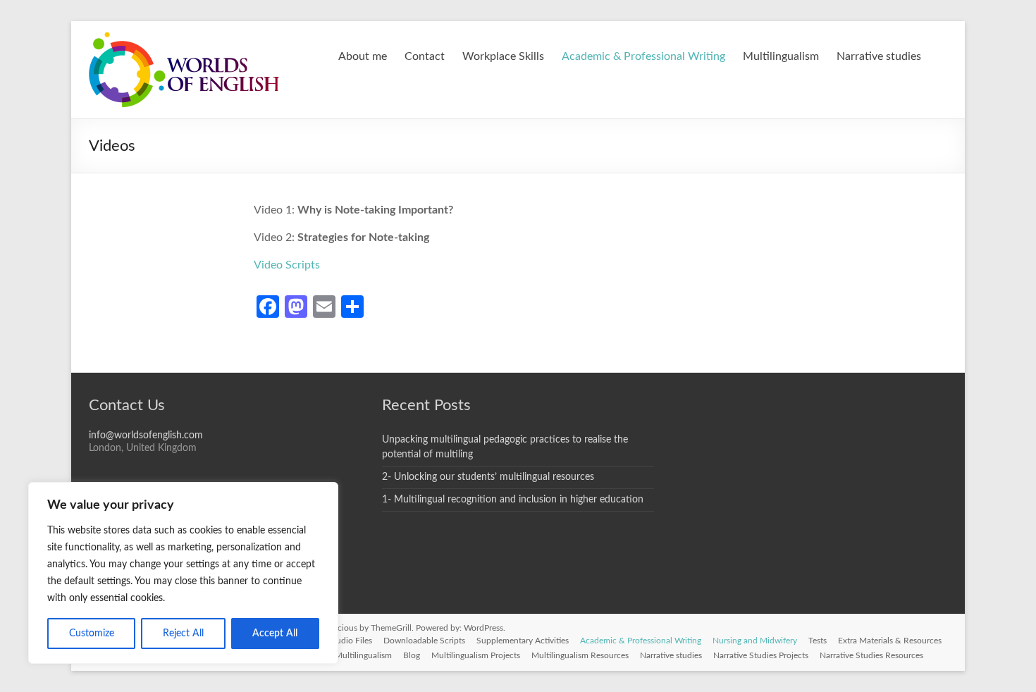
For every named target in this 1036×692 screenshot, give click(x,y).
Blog (411, 655)
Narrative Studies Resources (871, 655)
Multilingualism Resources (580, 655)
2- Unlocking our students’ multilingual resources (488, 477)
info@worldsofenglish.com (146, 435)
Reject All (183, 633)
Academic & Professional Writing (643, 56)
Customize (91, 633)
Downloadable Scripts (424, 640)
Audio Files (351, 640)
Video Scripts (287, 265)
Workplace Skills (503, 56)
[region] (183, 573)
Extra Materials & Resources (890, 640)
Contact (425, 56)
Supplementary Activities (522, 640)
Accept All (274, 633)
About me (362, 56)
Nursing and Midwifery (755, 640)
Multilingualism (781, 56)
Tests (817, 640)
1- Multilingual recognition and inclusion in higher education (512, 500)
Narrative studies (879, 56)
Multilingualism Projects (475, 655)
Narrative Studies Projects (760, 655)
